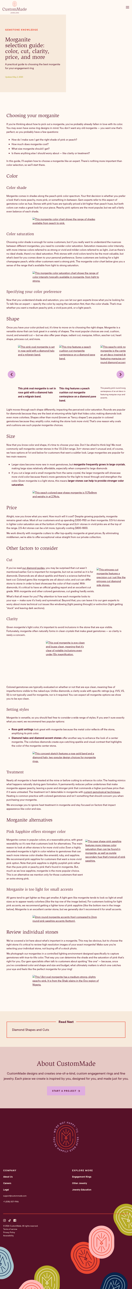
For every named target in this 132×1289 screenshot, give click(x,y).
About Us (8, 1177)
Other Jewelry (79, 1183)
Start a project (64, 1091)
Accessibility (8, 1235)
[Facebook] (15, 1220)
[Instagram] (4, 1220)
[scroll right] (120, 374)
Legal (6, 1189)
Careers (7, 1183)
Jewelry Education (81, 1189)
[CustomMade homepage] (15, 12)
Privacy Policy (9, 1232)
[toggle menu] (128, 7)
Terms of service (10, 1229)
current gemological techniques (102, 792)
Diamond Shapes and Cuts (30, 1029)
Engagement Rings (81, 1177)
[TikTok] (9, 1220)
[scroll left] (11, 374)
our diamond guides (33, 568)
